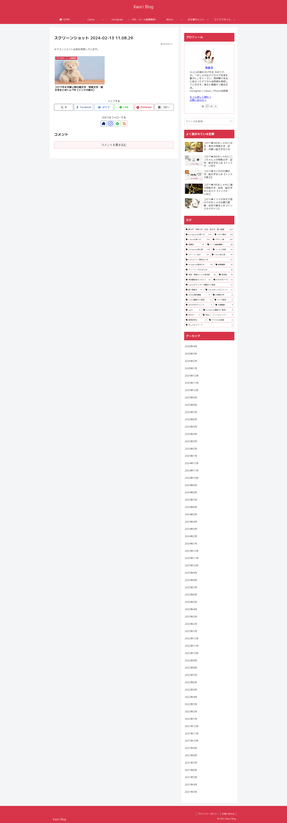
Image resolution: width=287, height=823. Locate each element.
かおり (209, 67)
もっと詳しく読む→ (200, 97)
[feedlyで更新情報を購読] (117, 123)
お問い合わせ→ (198, 100)
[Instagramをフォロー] (110, 123)
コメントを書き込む (114, 144)
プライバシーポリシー (208, 813)
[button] (164, 107)
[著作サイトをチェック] (104, 123)
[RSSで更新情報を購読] (124, 123)
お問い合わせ (228, 813)
